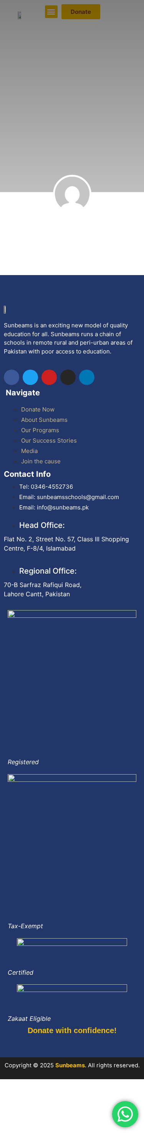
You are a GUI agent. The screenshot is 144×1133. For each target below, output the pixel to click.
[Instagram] (68, 377)
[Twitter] (30, 377)
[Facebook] (11, 377)
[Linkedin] (86, 377)
